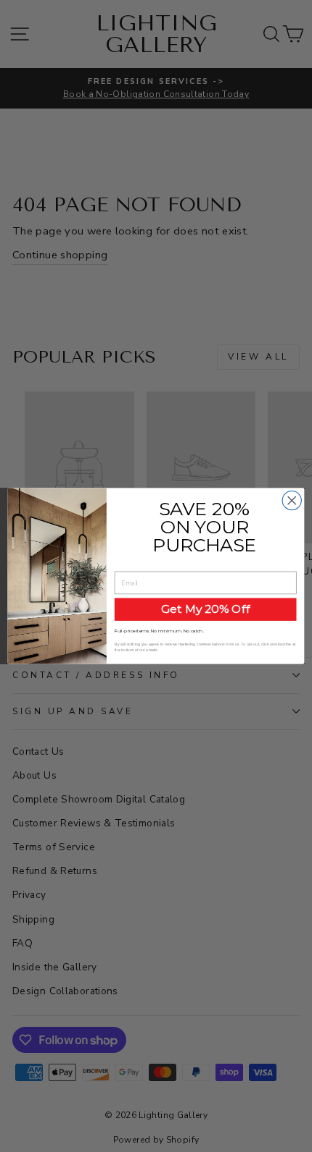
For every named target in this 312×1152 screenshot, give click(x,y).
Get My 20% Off (205, 609)
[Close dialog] (291, 500)
